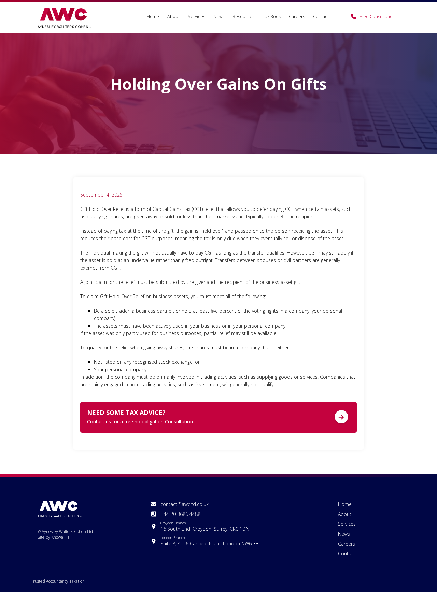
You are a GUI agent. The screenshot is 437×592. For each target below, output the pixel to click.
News (218, 16)
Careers (297, 16)
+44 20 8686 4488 (180, 514)
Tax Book (272, 16)
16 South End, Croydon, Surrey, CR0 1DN (204, 526)
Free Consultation (377, 16)
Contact (321, 16)
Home (153, 16)
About (173, 16)
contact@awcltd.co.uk (184, 504)
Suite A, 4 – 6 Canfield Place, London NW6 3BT (210, 541)
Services (196, 16)
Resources (243, 16)
